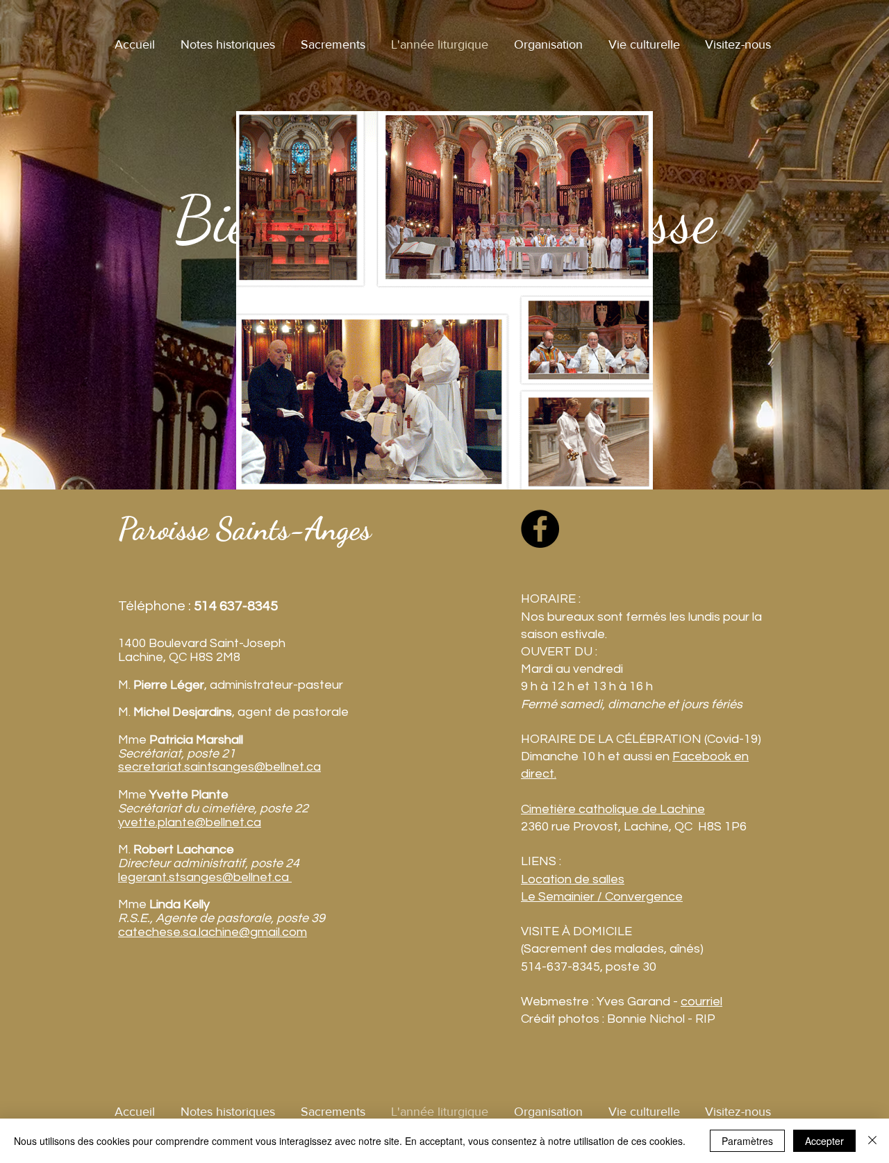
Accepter (824, 1141)
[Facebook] (540, 529)
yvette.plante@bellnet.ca (189, 822)
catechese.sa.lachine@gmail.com (212, 932)
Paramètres (747, 1141)
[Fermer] (872, 1141)
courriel (701, 1001)
